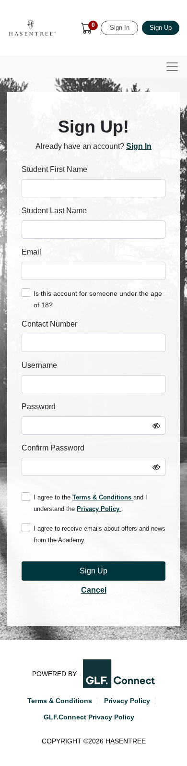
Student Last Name (54, 211)
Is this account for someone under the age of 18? (98, 299)
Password (39, 406)
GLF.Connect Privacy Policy (89, 717)
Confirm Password (53, 448)
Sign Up (161, 27)
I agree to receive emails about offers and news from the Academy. (99, 534)
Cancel (93, 590)
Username (39, 365)
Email (31, 252)
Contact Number (49, 324)
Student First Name (54, 169)
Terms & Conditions (102, 497)
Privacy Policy (99, 508)
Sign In (119, 27)
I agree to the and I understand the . (90, 503)
